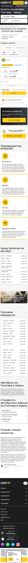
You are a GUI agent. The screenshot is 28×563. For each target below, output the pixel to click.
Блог (2, 520)
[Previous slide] (2, 472)
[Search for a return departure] (24, 37)
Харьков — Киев (7, 333)
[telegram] (13, 544)
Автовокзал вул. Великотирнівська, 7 (14, 73)
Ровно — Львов (7, 373)
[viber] (2, 544)
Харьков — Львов (8, 338)
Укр (25, 483)
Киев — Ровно (5, 258)
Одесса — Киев (5, 261)
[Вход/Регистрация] (25, 3)
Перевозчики (5, 517)
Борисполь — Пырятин (9, 360)
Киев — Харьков (7, 323)
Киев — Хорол (7, 357)
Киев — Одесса (5, 279)
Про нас (3, 509)
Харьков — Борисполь (9, 370)
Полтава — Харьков (8, 320)
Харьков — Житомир (9, 362)
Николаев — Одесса (8, 367)
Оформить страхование (14, 136)
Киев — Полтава (7, 343)
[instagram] (18, 544)
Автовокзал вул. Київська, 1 (16, 78)
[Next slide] (8, 472)
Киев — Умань (7, 365)
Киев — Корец (7, 341)
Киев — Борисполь (7, 276)
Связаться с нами (14, 120)
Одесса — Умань (7, 328)
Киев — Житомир (6, 255)
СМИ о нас (4, 511)
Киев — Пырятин (6, 263)
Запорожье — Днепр (9, 336)
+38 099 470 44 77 (21, 6)
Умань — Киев (7, 355)
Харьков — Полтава (8, 331)
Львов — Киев (7, 352)
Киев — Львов (5, 274)
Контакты (4, 514)
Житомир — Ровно (8, 350)
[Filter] (2, 47)
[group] (14, 452)
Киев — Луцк (6, 326)
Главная (3, 26)
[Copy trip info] (25, 85)
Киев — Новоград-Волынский (6, 266)
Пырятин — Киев (6, 282)
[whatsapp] (8, 544)
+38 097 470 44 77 (6, 6)
